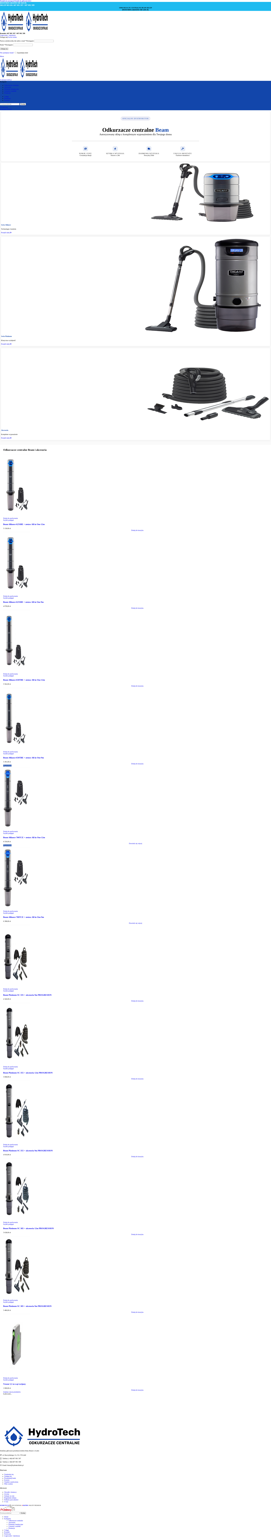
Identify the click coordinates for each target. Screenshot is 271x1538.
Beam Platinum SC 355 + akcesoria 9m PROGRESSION (28, 1151)
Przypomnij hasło (10, 1478)
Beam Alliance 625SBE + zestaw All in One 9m (23, 602)
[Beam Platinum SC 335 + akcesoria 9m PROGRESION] (16, 987)
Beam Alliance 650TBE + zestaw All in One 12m (24, 680)
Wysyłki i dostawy (10, 1492)
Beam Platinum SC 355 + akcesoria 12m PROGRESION (28, 1073)
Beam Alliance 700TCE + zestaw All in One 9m (23, 917)
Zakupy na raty (9, 1496)
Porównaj (7, 1534)
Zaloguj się (4, 49)
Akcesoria (11, 1522)
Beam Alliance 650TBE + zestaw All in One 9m (23, 758)
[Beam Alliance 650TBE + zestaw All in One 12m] (16, 672)
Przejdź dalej (5, 232)
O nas (6, 1502)
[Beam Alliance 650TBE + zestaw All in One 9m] (16, 750)
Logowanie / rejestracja (12, 1536)
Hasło (6, 45)
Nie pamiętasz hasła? (7, 53)
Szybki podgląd (8, 520)
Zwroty (6, 1494)
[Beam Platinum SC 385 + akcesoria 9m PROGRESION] (16, 1298)
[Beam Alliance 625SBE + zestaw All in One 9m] (16, 594)
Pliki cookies (8, 1484)
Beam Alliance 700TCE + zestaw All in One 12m (24, 837)
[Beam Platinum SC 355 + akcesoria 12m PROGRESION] (16, 1065)
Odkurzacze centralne (15, 1520)
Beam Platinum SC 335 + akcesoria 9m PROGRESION (27, 995)
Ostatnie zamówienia (11, 1482)
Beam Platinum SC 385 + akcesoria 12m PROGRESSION (28, 1228)
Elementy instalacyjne (15, 1524)
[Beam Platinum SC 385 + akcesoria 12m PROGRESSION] (16, 1220)
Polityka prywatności (11, 1500)
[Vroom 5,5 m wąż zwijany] (16, 1376)
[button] (135, 530)
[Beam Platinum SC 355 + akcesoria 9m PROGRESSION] (16, 1143)
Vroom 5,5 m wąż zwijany (14, 1384)
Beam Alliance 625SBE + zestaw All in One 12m (24, 524)
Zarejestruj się (9, 1474)
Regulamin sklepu (10, 1498)
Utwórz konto (12, 37)
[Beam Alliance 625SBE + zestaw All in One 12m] (16, 516)
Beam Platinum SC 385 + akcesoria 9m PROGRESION (27, 1306)
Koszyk (6, 1480)
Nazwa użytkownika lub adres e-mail (17, 41)
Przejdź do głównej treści (22, 1)
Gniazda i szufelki (14, 1526)
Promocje (11, 1528)
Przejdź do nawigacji (7, 1)
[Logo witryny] (12, 31)
